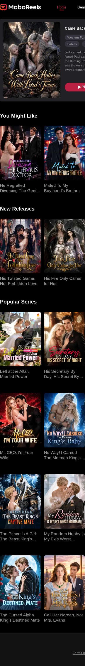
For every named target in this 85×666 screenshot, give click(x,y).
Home (61, 7)
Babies (72, 44)
